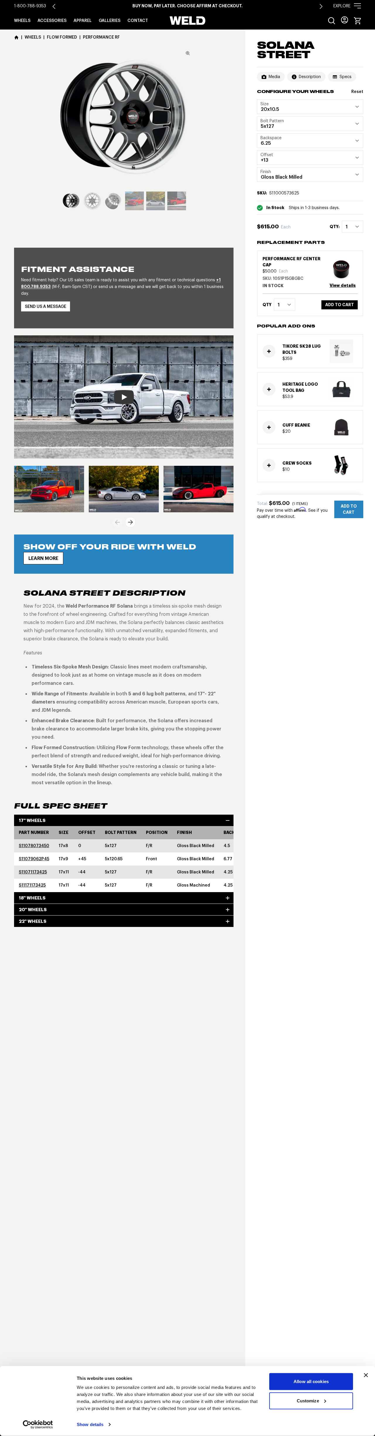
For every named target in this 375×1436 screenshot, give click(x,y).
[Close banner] (366, 1375)
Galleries (109, 20)
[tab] (71, 201)
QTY (267, 304)
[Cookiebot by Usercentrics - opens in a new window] (38, 1424)
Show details (90, 1424)
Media (274, 76)
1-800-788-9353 (30, 5)
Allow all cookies (311, 1381)
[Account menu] (344, 19)
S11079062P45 (34, 858)
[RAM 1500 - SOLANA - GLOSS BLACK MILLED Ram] (49, 489)
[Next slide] (321, 6)
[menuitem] (331, 20)
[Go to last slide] (53, 6)
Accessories (52, 20)
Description (310, 76)
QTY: (335, 226)
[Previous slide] (117, 522)
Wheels (22, 20)
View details (343, 285)
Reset (357, 91)
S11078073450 (34, 845)
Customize (308, 1400)
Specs (346, 76)
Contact (137, 20)
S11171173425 (32, 885)
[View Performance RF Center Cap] (344, 269)
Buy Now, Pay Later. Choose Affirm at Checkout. (187, 5)
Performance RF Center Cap (291, 262)
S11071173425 (33, 872)
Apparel (83, 20)
